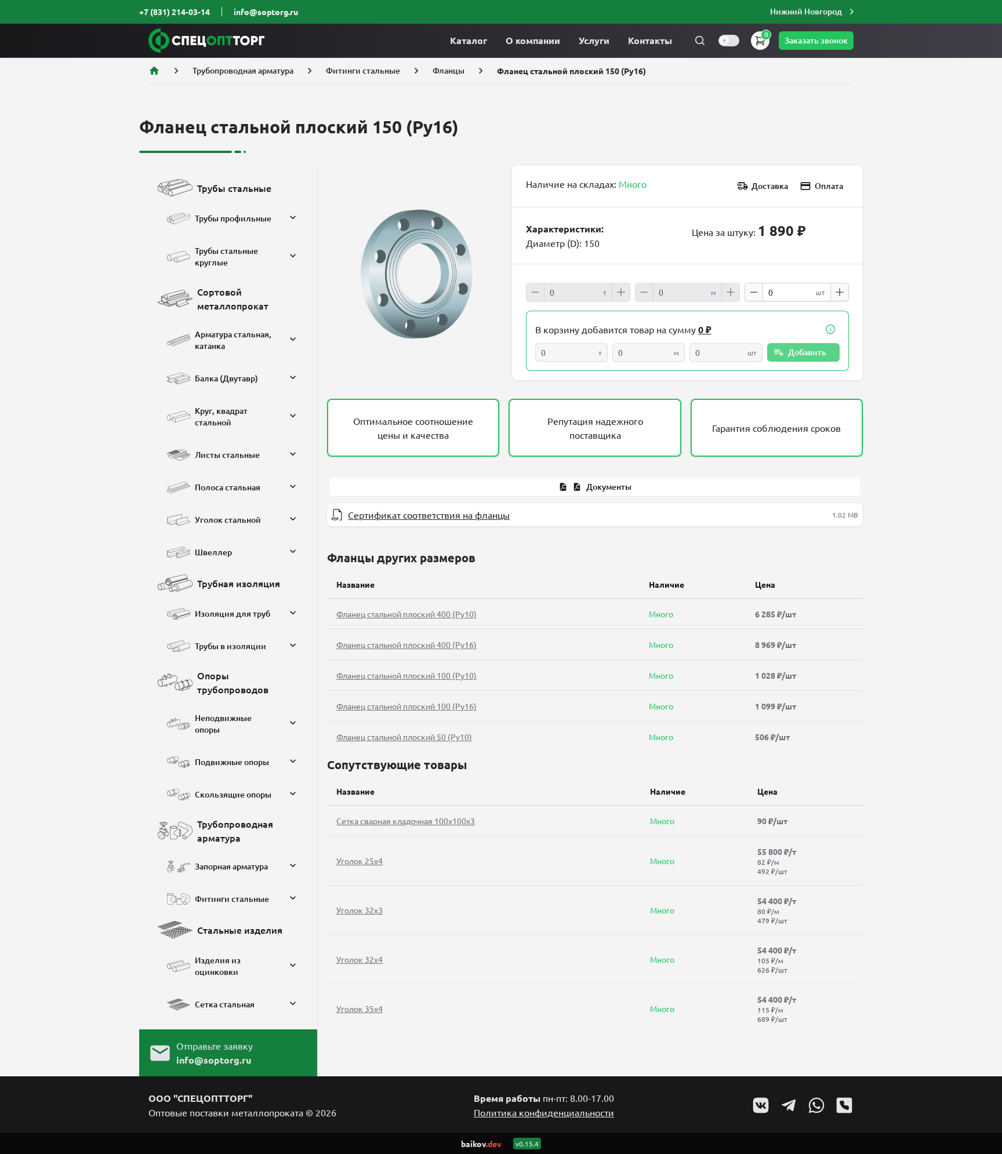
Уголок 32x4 (359, 959)
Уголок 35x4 (359, 1008)
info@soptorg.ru (266, 11)
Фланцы (448, 70)
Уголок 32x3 (359, 910)
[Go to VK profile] (761, 1105)
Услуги (594, 40)
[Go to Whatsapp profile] (816, 1105)
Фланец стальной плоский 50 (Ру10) (404, 736)
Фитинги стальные (363, 70)
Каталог (468, 40)
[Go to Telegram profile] (788, 1105)
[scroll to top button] (983, 1059)
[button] (813, 11)
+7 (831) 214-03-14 (174, 11)
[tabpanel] (595, 514)
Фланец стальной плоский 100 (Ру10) (406, 675)
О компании (533, 40)
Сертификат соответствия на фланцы (429, 514)
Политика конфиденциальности (544, 1112)
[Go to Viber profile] (844, 1105)
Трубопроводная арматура (243, 70)
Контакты (650, 40)
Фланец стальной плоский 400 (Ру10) (406, 614)
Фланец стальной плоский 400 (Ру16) (406, 644)
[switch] (728, 40)
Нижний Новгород (806, 11)
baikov (481, 1143)
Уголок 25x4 (359, 861)
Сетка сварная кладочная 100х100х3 (405, 821)
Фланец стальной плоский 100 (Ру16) (406, 706)
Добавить (807, 352)
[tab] (595, 487)
